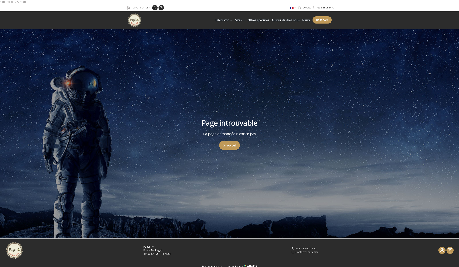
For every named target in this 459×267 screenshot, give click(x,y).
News (306, 20)
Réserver (322, 20)
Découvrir (222, 20)
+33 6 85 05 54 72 (305, 248)
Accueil (231, 145)
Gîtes (238, 20)
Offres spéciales (258, 20)
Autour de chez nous (286, 20)
